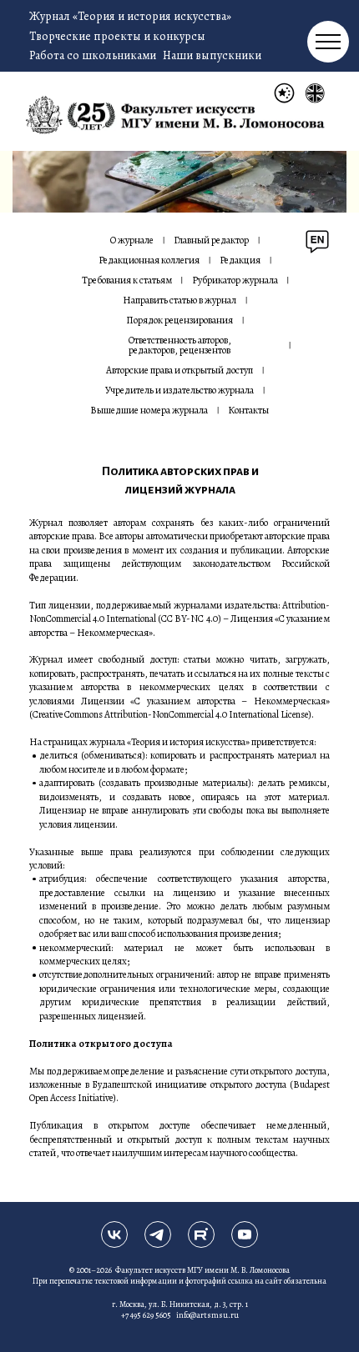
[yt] (244, 1234)
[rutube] (201, 1234)
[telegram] (157, 1234)
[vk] (114, 1234)
